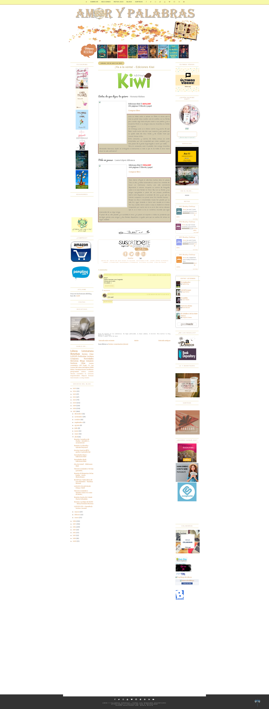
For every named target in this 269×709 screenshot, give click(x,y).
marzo (77, 512)
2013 (74, 530)
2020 (75, 403)
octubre (78, 420)
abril (76, 437)
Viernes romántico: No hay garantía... (83, 470)
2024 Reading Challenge (187, 221)
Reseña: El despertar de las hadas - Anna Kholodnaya (83, 475)
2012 (74, 533)
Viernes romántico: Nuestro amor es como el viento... (83, 492)
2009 (75, 541)
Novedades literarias (129, 262)
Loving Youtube (84, 378)
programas (74, 371)
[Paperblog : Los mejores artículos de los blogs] (180, 575)
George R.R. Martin (187, 317)
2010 (74, 538)
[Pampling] (80, 283)
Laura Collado (185, 299)
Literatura (114, 262)
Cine (91, 354)
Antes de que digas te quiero (122, 260)
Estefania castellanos (113, 275)
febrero (77, 515)
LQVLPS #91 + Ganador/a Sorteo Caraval (83, 507)
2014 (74, 527)
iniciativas (86, 367)
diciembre (78, 414)
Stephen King (185, 284)
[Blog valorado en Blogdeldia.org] (181, 559)
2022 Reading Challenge (187, 254)
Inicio (136, 340)
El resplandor (186, 282)
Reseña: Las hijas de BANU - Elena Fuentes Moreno (83, 503)
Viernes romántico (76, 373)
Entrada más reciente (106, 340)
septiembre (79, 422)
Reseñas (75, 353)
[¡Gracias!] (134, 250)
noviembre (79, 417)
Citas (83, 363)
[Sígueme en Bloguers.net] (179, 599)
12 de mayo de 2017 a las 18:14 (158, 294)
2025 (74, 388)
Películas (82, 356)
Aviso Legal (117, 704)
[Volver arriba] (257, 703)
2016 (74, 521)
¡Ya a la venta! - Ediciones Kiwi (83, 465)
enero (77, 518)
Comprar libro (134, 111)
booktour (90, 369)
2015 (74, 524)
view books (195, 219)
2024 (75, 391)
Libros (105, 262)
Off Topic (83, 365)
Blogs (82, 361)
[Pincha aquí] (81, 232)
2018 (74, 408)
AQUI (78, 296)
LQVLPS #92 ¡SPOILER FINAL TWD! (82, 487)
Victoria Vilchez (146, 262)
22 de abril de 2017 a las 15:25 (159, 275)
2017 (74, 411)
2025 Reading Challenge (187, 206)
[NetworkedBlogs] (187, 580)
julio (76, 428)
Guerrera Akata (186, 306)
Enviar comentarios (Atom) (118, 344)
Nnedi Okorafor (186, 307)
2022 (74, 397)
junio (77, 431)
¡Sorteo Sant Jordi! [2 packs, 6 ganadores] (82, 451)
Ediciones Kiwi (142, 260)
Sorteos (139, 2)
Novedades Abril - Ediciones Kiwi (80, 460)
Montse (185, 209)
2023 (74, 394)
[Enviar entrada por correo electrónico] (140, 258)
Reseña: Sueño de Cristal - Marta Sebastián (83, 498)
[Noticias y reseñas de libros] (183, 577)
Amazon (90, 361)
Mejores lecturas (88, 375)
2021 (74, 400)
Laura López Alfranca (159, 260)
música (83, 371)
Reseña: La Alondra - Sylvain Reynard (81, 446)
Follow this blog (187, 583)
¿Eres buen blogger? (180, 563)
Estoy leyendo (188, 278)
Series (85, 354)
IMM (92, 367)
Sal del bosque (186, 290)
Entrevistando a (75, 378)
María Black (146, 705)
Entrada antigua (164, 340)
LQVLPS (73, 356)
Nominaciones (80, 369)
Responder (109, 286)
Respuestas (107, 290)
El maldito (184, 298)
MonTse (111, 294)
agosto (77, 425)
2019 (74, 406)
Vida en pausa (160, 262)
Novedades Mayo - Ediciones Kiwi (81, 456)
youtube (91, 371)
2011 (74, 535)
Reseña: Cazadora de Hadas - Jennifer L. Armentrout (81, 441)
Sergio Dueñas (185, 292)
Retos (72, 369)
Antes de (105, 260)
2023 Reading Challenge (187, 237)
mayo (77, 434)
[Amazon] (80, 262)
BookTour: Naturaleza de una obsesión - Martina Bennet (83, 481)
